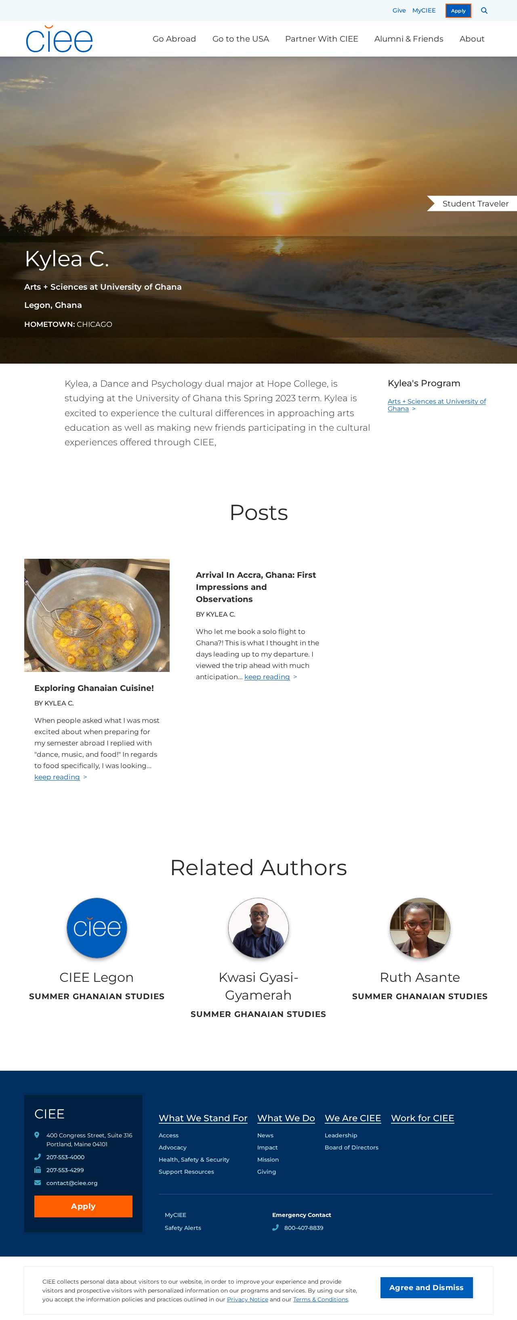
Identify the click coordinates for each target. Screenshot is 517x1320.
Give (399, 10)
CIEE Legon (96, 977)
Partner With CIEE (321, 39)
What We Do (286, 1118)
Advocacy (173, 1147)
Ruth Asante (420, 977)
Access (169, 1135)
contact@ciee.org (72, 1183)
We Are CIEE (353, 1118)
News (265, 1135)
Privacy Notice (247, 1299)
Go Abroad (174, 39)
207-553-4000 (65, 1157)
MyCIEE (424, 10)
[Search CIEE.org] (484, 10)
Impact (267, 1147)
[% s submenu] (203, 1174)
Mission (268, 1159)
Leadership (341, 1135)
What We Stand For (203, 1118)
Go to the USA (240, 39)
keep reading (57, 777)
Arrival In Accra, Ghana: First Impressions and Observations (256, 587)
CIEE (49, 1114)
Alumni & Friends (408, 39)
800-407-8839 (304, 1228)
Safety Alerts (183, 1228)
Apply (458, 11)
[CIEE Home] (60, 38)
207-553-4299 (65, 1170)
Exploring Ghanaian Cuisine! (94, 688)
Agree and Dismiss (426, 1287)
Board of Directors (351, 1147)
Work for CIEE (422, 1118)
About (472, 39)
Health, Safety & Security (194, 1159)
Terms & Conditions (320, 1299)
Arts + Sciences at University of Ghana (437, 405)
